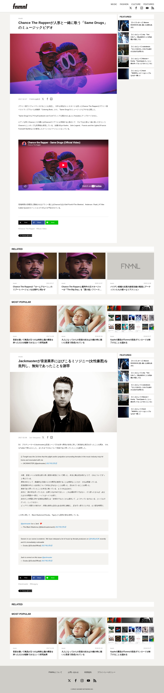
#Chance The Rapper (26, 229)
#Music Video (41, 229)
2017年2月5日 (51, 463)
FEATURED (148, 4)
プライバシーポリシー (106, 672)
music (20, 18)
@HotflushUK (94, 539)
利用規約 (88, 672)
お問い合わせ (73, 672)
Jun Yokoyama (34, 438)
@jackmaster (26, 524)
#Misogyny (34, 584)
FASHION (124, 4)
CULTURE (136, 4)
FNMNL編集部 (34, 99)
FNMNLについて (55, 672)
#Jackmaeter (23, 584)
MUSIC (114, 4)
